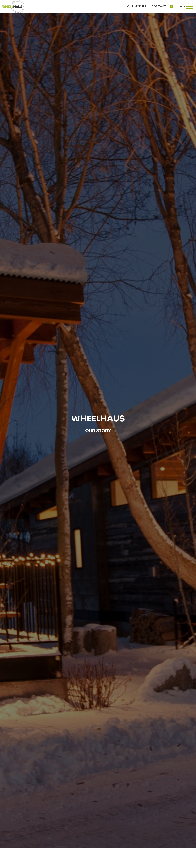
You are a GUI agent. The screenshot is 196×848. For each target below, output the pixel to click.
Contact (158, 6)
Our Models (136, 6)
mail (171, 7)
